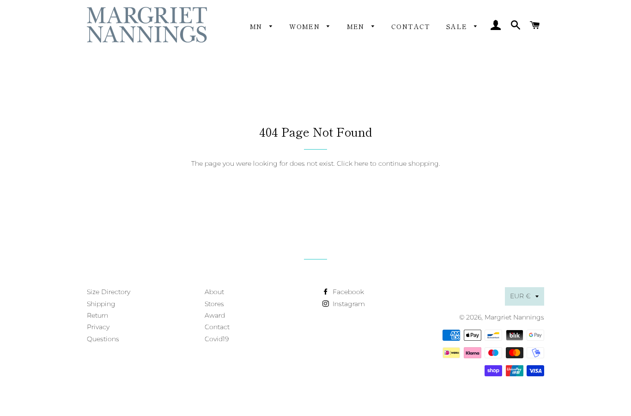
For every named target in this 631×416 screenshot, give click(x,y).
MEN (357, 26)
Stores (214, 304)
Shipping (101, 304)
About (214, 292)
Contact (411, 26)
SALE (458, 26)
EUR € (520, 296)
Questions (103, 339)
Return (97, 315)
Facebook (347, 292)
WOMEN (305, 26)
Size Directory (108, 292)
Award (215, 315)
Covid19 (217, 339)
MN (257, 26)
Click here (352, 163)
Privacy (98, 327)
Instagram (348, 304)
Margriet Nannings (514, 317)
